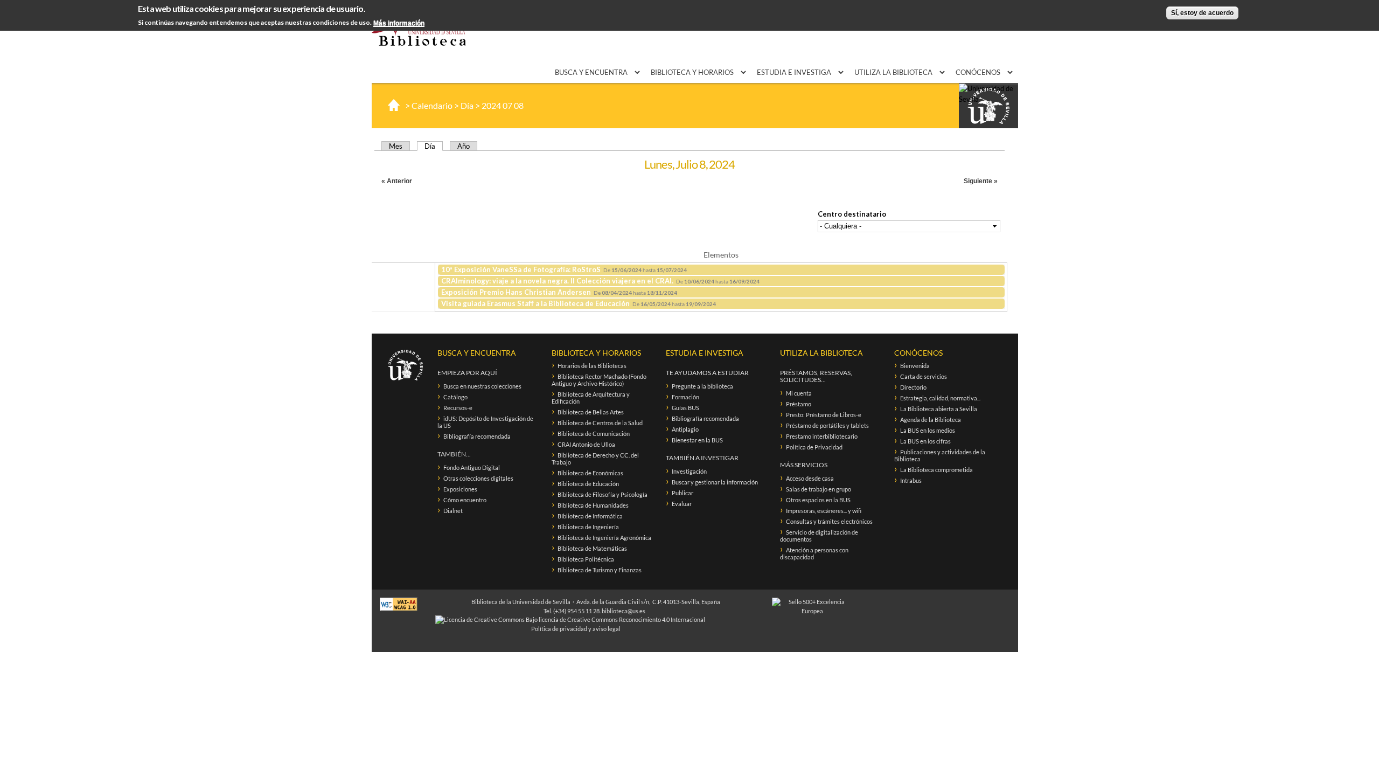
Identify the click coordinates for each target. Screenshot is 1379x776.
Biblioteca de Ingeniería (588, 526)
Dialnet (453, 510)
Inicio (394, 105)
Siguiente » (981, 181)
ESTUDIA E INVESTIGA (795, 72)
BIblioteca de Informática (590, 515)
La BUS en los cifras (925, 441)
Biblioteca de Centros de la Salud (600, 422)
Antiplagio (685, 429)
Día (467, 105)
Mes (395, 146)
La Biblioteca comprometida (936, 469)
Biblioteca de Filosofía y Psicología (602, 494)
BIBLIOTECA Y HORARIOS (693, 72)
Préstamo (798, 403)
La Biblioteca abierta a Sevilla (938, 408)
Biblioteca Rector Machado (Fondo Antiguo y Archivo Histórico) (599, 380)
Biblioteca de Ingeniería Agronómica (604, 537)
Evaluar (682, 503)
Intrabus (911, 480)
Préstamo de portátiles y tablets (827, 425)
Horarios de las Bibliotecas (592, 365)
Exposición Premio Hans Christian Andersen (516, 292)
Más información (398, 23)
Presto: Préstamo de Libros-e (823, 414)
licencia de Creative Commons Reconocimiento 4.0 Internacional (622, 619)
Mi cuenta (799, 393)
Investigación (689, 471)
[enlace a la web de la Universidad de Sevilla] (988, 106)
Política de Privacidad (814, 447)
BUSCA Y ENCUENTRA (592, 72)
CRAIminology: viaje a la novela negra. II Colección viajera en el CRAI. (557, 280)
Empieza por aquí (467, 372)
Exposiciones (460, 489)
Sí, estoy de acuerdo (1202, 13)
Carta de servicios (923, 376)
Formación (685, 396)
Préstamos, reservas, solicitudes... (816, 376)
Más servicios (803, 464)
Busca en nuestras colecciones (482, 386)
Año (463, 146)
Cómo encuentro (464, 499)
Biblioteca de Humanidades (593, 505)
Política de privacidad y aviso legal (576, 628)
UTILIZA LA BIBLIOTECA (894, 72)
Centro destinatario (852, 214)
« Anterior (396, 181)
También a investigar (702, 457)
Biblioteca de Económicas (590, 472)
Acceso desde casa (810, 478)
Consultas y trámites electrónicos (829, 521)
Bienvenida (915, 365)
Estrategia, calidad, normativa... (940, 397)
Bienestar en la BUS (697, 440)
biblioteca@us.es (623, 610)
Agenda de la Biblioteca (930, 419)
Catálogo (455, 396)
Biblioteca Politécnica (586, 559)
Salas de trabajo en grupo (818, 489)
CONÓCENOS (979, 72)
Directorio (913, 387)
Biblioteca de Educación (588, 483)
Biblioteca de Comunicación (594, 433)
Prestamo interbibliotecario (822, 436)
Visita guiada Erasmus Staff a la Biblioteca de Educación (535, 303)
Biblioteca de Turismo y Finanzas (600, 569)
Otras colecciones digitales (478, 478)
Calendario (432, 105)
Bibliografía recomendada (477, 436)
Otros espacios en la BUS (818, 499)
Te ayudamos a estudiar (707, 372)
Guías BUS (685, 407)
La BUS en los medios (927, 430)
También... (454, 454)
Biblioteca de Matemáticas (592, 548)
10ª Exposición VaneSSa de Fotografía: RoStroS (521, 269)
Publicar (682, 492)
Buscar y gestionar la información (715, 482)
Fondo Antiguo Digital (471, 467)
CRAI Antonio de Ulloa (586, 444)
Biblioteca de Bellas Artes (591, 411)
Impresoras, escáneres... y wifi (823, 510)
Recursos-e (457, 407)
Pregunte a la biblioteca (702, 386)
